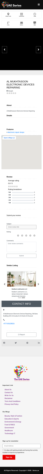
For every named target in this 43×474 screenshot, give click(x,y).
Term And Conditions (12, 401)
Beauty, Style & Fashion (13, 416)
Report (22, 335)
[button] (5, 284)
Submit (21, 256)
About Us (8, 390)
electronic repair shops (16, 132)
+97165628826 (9, 324)
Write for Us (9, 395)
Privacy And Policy (11, 404)
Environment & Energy (13, 422)
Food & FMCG (10, 425)
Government (9, 428)
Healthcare (9, 431)
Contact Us (9, 393)
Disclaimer (9, 398)
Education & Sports (12, 419)
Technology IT (10, 433)
